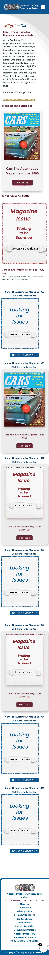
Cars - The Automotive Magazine (14, 276)
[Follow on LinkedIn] (27, 945)
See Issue (24, 445)
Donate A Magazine (24, 354)
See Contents (22, 182)
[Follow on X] (22, 945)
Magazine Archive (21, 279)
